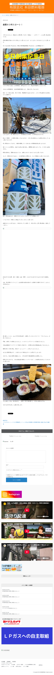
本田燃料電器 (36, 422)
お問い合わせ (18, 666)
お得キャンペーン (5, 666)
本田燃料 (30, 422)
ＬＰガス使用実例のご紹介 (30, 664)
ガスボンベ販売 (20, 664)
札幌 (42, 422)
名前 (7, 464)
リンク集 (12, 666)
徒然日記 (5, 420)
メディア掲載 (25, 666)
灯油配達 (14, 661)
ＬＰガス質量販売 (15, 422)
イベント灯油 (24, 422)
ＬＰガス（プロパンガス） (6, 663)
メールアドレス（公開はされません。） (13, 469)
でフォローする (15, 436)
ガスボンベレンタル (5, 664)
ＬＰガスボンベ (7, 422)
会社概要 (3, 661)
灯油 (44, 422)
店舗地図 (8, 661)
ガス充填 (13, 664)
